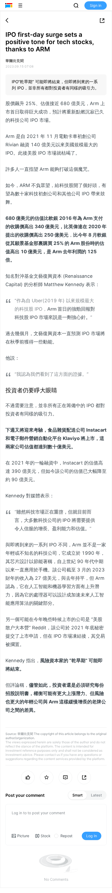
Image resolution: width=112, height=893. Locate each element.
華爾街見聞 (25, 734)
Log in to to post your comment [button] (38, 813)
